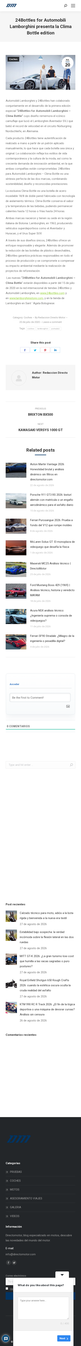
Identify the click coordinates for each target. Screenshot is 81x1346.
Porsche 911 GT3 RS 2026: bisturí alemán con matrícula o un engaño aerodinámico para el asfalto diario (51, 500)
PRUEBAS (16, 1172)
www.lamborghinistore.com (26, 298)
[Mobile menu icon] (73, 5)
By (50, 317)
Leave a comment (52, 322)
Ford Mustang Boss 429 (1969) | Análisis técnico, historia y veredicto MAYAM (52, 590)
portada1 (55, 329)
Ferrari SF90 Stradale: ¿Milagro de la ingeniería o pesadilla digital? (52, 638)
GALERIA (15, 1207)
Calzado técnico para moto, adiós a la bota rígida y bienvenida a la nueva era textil (46, 915)
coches (31, 329)
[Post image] (16, 470)
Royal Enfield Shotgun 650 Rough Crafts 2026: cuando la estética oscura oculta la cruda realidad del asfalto (45, 985)
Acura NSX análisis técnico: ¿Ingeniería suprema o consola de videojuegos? (51, 615)
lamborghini (42, 329)
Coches (13, 59)
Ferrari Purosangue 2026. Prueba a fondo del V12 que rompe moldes (51, 522)
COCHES (15, 1180)
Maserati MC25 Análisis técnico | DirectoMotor (50, 566)
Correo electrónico (16, 1275)
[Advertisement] (34, 834)
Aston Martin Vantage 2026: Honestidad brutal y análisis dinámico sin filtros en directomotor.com (47, 472)
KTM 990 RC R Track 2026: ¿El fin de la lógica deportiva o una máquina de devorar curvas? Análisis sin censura (47, 1009)
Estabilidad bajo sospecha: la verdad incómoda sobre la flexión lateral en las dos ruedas (47, 937)
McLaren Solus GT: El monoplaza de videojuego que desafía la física (52, 544)
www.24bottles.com (52, 293)
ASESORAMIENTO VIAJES (26, 1198)
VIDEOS (14, 1216)
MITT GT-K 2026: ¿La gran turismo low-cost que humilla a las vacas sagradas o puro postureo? (47, 961)
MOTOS (14, 1189)
